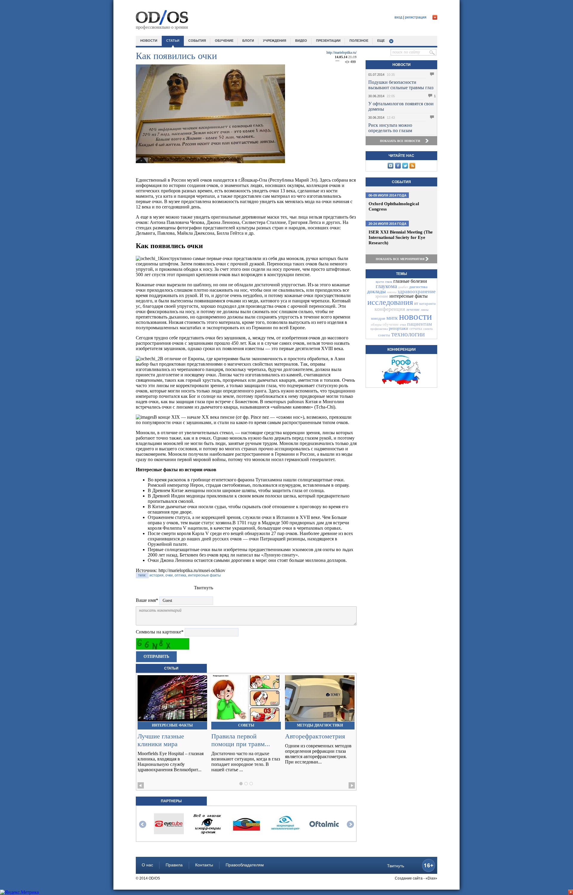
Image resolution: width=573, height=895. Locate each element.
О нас (147, 864)
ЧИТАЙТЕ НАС (401, 156)
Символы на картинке (160, 631)
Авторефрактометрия (315, 736)
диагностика (418, 287)
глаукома (386, 286)
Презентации (328, 40)
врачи (380, 281)
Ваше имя (147, 600)
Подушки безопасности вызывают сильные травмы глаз (400, 85)
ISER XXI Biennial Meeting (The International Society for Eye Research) (401, 237)
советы (384, 335)
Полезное (358, 40)
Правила (174, 864)
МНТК (392, 318)
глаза (388, 281)
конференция (390, 309)
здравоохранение (417, 291)
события (197, 40)
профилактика (379, 328)
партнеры (171, 801)
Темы (401, 274)
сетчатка (415, 329)
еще (381, 40)
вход (398, 17)
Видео (301, 40)
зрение (381, 296)
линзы (425, 309)
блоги (248, 40)
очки (403, 324)
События (401, 182)
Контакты (204, 864)
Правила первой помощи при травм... (240, 740)
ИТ (416, 303)
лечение (413, 309)
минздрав (378, 318)
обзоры (376, 324)
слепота (427, 328)
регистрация (415, 17)
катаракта (427, 303)
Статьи (171, 668)
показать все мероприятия (400, 259)
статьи (172, 40)
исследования (390, 302)
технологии (408, 334)
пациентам (419, 324)
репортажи (398, 328)
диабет (403, 287)
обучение (224, 40)
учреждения (274, 40)
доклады (376, 291)
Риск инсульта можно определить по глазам (390, 128)
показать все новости (400, 141)
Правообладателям (245, 864)
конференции (401, 349)
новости (148, 40)
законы (391, 292)
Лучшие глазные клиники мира (161, 740)
